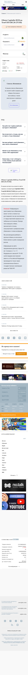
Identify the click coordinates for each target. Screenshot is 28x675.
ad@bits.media (23, 614)
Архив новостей (14, 645)
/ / (11, 70)
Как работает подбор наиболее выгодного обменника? (12, 126)
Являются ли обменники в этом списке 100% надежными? (12, 151)
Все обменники (14, 105)
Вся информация (13, 566)
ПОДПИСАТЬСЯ (21, 353)
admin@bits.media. (18, 639)
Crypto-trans (5, 60)
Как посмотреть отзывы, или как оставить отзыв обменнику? (12, 135)
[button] (23, 38)
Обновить (13, 475)
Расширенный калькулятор (9, 414)
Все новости (14, 330)
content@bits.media (22, 608)
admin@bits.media (22, 602)
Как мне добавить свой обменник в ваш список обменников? (13, 143)
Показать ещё (14, 171)
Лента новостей (7, 280)
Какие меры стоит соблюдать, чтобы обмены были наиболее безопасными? (11, 160)
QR (23, 642)
